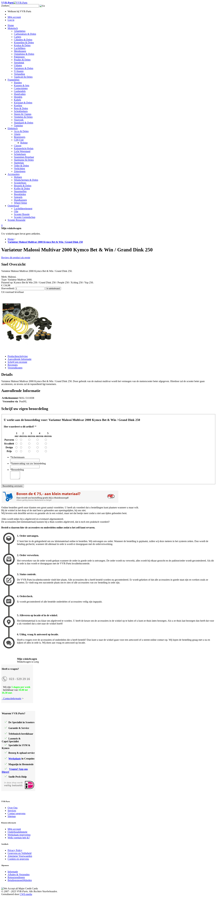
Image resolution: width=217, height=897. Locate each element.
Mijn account (14, 829)
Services (12, 810)
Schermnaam (17, 457)
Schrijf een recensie (17, 362)
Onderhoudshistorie (17, 832)
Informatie (13, 871)
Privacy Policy (15, 850)
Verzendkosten (15, 367)
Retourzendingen (16, 877)
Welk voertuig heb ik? (19, 837)
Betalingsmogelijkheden (20, 880)
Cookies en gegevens (18, 859)
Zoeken (5, 5)
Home (11, 239)
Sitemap (12, 816)
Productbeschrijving (18, 356)
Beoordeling (17, 469)
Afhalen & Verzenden (19, 874)
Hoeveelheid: (8, 288)
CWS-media (26, 894)
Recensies (13, 365)
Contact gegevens (16, 813)
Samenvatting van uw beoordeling (28, 463)
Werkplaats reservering (19, 834)
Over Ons (12, 807)
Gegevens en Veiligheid (19, 853)
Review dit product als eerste (15, 257)
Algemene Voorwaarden (20, 856)
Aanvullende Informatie (19, 359)
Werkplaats (14, 758)
